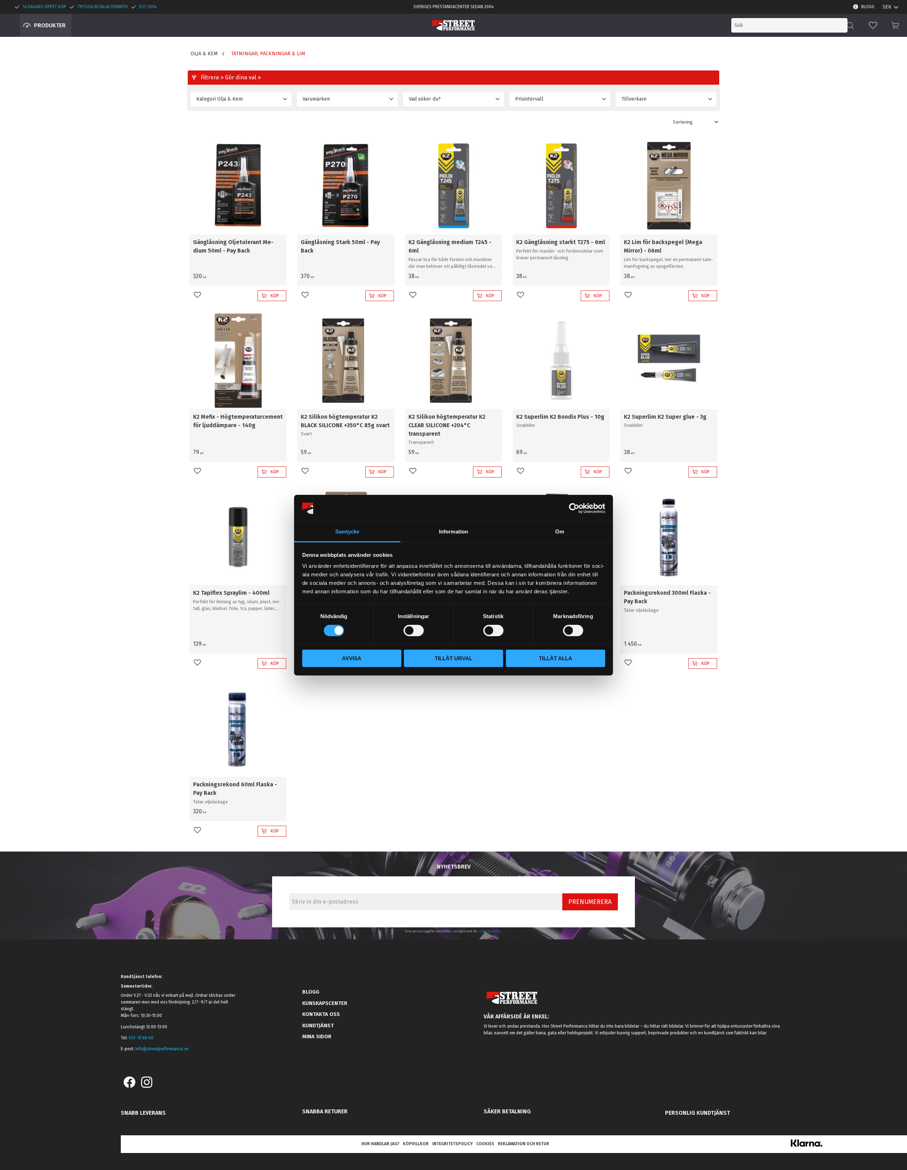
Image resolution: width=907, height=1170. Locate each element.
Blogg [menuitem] (867, 6)
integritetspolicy (489, 931)
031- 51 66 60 (141, 1037)
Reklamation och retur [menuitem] (523, 1143)
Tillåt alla (555, 658)
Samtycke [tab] (347, 532)
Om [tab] (559, 532)
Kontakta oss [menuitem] (321, 1014)
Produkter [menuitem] (50, 25)
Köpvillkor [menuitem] (416, 1143)
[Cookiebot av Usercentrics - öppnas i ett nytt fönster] (574, 508)
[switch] (414, 630)
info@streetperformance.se (161, 1048)
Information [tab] (453, 532)
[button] (873, 25)
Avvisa (351, 658)
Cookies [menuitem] (485, 1143)
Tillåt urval (453, 658)
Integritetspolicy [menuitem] (452, 1143)
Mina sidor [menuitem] (316, 1036)
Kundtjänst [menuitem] (318, 1025)
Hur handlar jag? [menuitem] (380, 1143)
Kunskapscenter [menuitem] (324, 1003)
